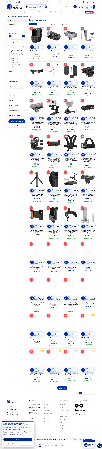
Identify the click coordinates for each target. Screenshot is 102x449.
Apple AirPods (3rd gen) (18, 54)
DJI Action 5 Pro (15, 64)
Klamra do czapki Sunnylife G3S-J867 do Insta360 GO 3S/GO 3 (37, 159)
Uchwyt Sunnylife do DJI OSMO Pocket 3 (54, 195)
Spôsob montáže (13, 105)
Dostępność (12, 24)
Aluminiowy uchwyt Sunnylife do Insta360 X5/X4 (88, 51)
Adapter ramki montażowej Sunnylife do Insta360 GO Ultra (37, 375)
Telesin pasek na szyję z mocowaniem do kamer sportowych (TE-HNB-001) (53, 339)
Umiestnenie (12, 95)
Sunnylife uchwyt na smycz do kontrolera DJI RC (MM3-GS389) (37, 267)
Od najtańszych (52, 24)
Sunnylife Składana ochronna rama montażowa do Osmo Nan (54, 375)
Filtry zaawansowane (17, 121)
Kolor (10, 76)
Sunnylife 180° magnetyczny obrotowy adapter (37, 123)
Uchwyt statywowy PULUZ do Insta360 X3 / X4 (36, 195)
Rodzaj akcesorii (13, 81)
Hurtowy (46, 422)
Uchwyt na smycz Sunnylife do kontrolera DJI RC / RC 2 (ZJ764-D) (71, 195)
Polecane (34, 24)
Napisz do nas (24, 2)
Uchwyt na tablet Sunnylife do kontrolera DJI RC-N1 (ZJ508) (88, 231)
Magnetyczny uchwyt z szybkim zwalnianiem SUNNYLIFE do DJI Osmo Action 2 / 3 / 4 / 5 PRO (54, 160)
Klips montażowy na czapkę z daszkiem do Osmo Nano (71, 374)
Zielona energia (13, 2)
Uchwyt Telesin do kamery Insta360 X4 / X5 (88, 123)
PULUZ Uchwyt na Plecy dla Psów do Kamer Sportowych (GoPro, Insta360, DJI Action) (71, 303)
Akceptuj (18, 439)
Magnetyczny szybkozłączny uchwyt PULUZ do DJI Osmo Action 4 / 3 (37, 303)
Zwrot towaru (62, 2)
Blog (48, 2)
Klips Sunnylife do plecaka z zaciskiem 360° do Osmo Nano (37, 52)
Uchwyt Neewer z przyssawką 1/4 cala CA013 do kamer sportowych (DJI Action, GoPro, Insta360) (71, 124)
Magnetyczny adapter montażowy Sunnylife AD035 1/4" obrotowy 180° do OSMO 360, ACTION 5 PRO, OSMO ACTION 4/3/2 (88, 89)
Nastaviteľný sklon (14, 110)
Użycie (10, 86)
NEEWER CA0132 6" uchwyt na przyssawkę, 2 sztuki (88, 338)
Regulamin (63, 419)
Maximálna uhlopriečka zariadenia (15, 116)
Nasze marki (63, 404)
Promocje (73, 24)
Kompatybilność (13, 42)
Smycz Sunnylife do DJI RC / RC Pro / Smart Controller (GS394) (54, 267)
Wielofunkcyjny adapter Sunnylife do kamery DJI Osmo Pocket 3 (53, 231)
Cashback (54, 2)
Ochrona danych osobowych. (64, 411)
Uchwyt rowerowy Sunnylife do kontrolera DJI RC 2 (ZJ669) (71, 231)
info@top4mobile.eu (34, 404)
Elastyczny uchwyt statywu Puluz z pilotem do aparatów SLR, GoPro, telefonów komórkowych (37, 339)
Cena (10, 29)
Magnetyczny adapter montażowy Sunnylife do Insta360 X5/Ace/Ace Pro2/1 (37, 88)
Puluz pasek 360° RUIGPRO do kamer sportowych (71, 266)
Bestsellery (42, 24)
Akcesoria (13, 16)
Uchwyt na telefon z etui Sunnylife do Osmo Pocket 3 (37, 231)
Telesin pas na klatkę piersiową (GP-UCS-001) (88, 302)
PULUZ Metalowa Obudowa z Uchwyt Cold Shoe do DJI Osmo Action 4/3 (54, 303)
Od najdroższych (63, 24)
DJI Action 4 (14, 62)
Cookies (62, 407)
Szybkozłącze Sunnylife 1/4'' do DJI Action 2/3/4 (88, 195)
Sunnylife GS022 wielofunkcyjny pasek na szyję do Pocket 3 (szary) (53, 88)
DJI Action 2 (14, 58)
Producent (11, 71)
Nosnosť (11, 100)
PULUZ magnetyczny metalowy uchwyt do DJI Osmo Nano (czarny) (54, 52)
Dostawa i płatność (40, 2)
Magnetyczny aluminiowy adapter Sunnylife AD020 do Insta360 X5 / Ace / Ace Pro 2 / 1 (71, 52)
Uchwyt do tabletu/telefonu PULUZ (88, 266)
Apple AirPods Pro (16, 56)
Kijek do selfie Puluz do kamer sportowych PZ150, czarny (70, 339)
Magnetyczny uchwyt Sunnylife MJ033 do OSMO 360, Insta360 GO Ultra (71, 88)
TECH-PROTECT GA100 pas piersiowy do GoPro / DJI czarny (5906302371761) (70, 159)
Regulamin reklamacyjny (63, 415)
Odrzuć (25, 443)
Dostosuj (10, 443)
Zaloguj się (88, 2)
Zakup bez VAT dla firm (66, 428)
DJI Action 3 (14, 60)
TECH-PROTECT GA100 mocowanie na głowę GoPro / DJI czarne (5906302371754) (88, 160)
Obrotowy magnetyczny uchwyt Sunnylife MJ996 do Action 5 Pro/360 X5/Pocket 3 (54, 124)
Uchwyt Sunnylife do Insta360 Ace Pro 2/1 (88, 374)
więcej (13, 66)
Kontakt (78, 2)
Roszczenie (71, 2)
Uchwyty (20, 16)
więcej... (62, 388)
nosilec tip (11, 91)
